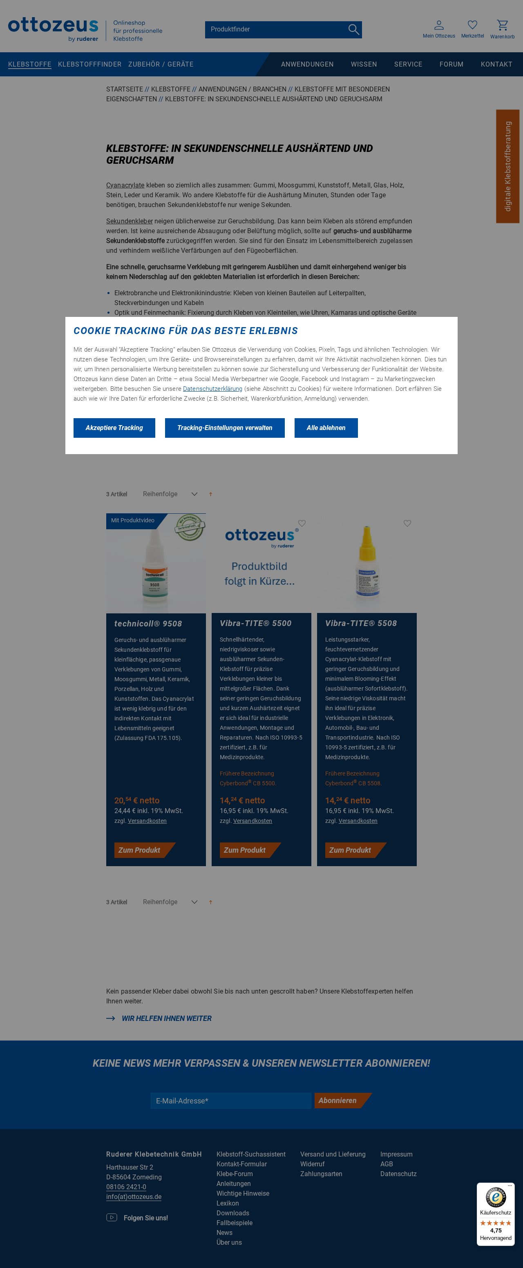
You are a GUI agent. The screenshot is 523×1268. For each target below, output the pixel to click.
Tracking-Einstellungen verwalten (225, 428)
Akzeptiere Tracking (114, 428)
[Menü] (510, 1187)
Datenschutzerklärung (213, 388)
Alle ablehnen (326, 428)
